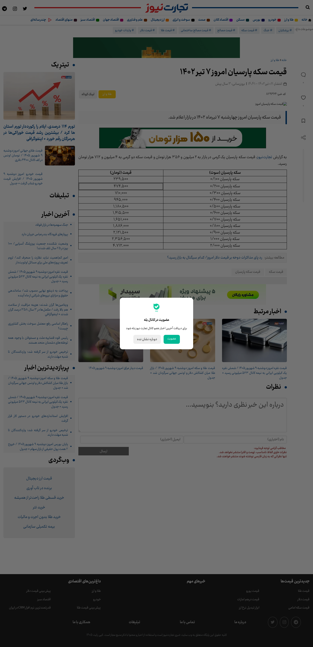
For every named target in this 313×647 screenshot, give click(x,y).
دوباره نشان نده (147, 339)
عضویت (171, 338)
